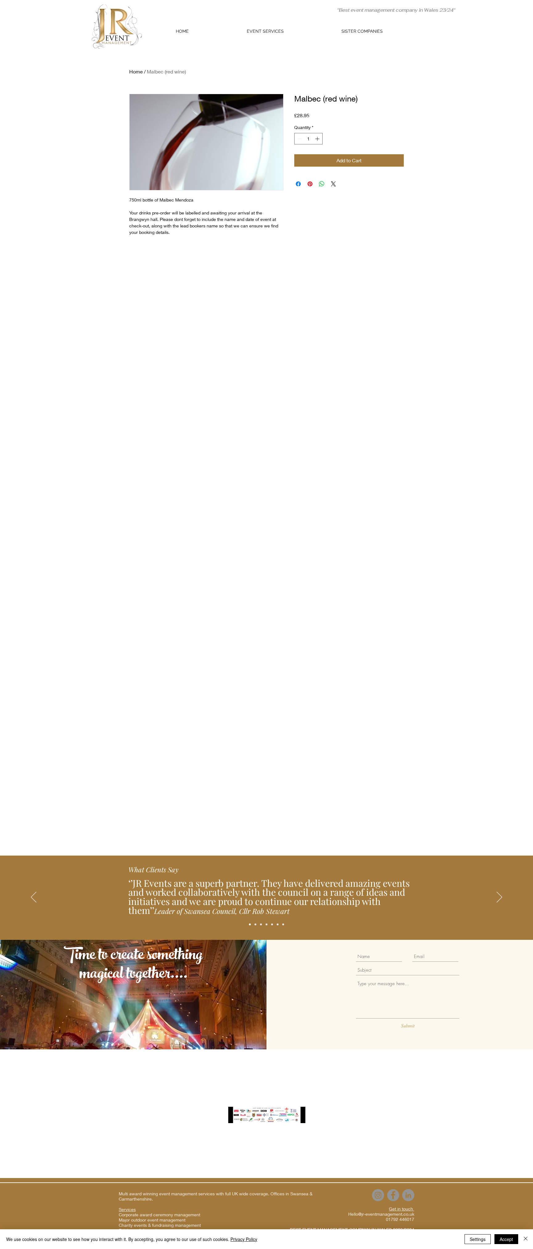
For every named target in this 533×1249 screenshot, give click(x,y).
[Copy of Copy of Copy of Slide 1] (250, 924)
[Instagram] (378, 1195)
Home (136, 71)
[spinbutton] (308, 138)
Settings (477, 1239)
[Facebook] (393, 1195)
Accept (506, 1239)
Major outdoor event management (152, 1219)
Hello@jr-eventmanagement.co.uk (381, 1214)
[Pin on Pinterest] (310, 184)
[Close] (525, 1239)
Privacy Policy (243, 1239)
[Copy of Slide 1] (261, 924)
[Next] (499, 897)
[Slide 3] (272, 924)
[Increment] (318, 138)
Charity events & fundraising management (160, 1225)
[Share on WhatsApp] (321, 184)
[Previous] (33, 897)
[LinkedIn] (408, 1195)
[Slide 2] (266, 924)
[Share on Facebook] (298, 184)
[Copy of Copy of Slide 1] (283, 924)
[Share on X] (333, 184)
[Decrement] (299, 138)
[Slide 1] (255, 924)
